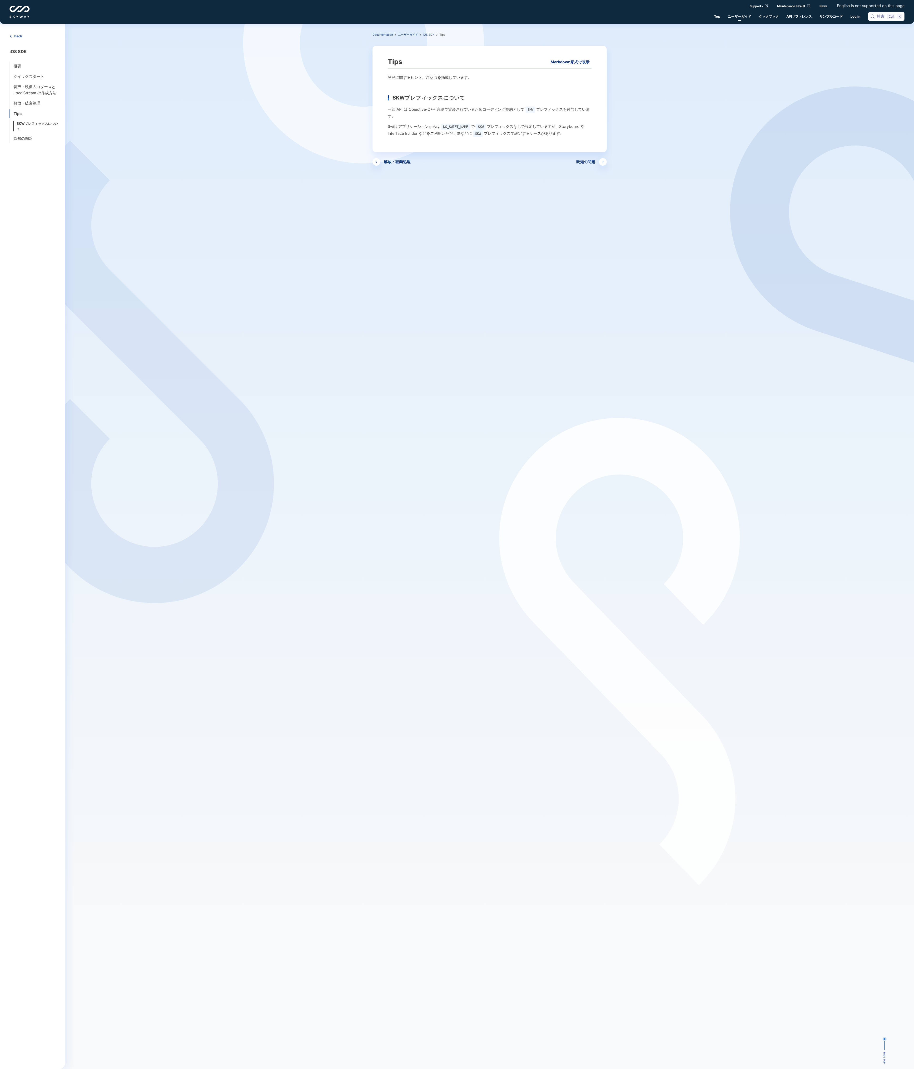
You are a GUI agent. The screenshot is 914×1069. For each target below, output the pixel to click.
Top (717, 16)
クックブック (769, 16)
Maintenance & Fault (791, 6)
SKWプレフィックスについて (37, 126)
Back (18, 36)
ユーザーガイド (739, 16)
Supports (756, 6)
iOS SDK (428, 34)
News (823, 6)
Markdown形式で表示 (570, 62)
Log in (855, 16)
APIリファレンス (799, 16)
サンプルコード (831, 16)
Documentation (383, 34)
